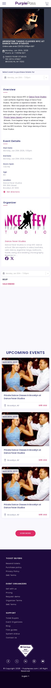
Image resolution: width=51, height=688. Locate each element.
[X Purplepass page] (17, 661)
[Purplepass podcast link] (34, 661)
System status (13, 634)
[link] (25, 191)
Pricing (9, 592)
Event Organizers (14, 622)
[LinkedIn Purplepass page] (25, 661)
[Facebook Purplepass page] (8, 661)
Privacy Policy (12, 571)
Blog (8, 626)
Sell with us (11, 589)
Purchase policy (14, 567)
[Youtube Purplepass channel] (43, 661)
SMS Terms (11, 575)
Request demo (13, 596)
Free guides (11, 630)
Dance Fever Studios (37, 97)
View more (25, 533)
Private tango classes (13, 117)
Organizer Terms (14, 600)
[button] (25, 59)
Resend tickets (13, 563)
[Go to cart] (47, 4)
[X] (12, 259)
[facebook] (7, 259)
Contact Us (11, 637)
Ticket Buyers (12, 618)
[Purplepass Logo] (25, 3)
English (24, 676)
